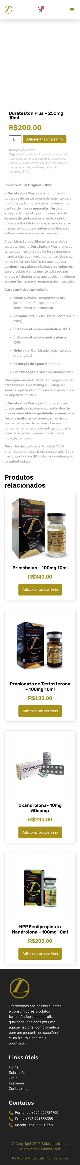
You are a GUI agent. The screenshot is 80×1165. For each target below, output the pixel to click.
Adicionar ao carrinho (44, 139)
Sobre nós (17, 1072)
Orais (13, 1078)
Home (13, 1067)
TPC (25, 171)
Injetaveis (29, 150)
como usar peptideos (37, 158)
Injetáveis (17, 1083)
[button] (72, 9)
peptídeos (38, 167)
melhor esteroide (19, 167)
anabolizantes (25, 154)
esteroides (58, 158)
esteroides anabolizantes (25, 163)
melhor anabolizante (55, 163)
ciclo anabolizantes (47, 154)
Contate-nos (19, 1088)
